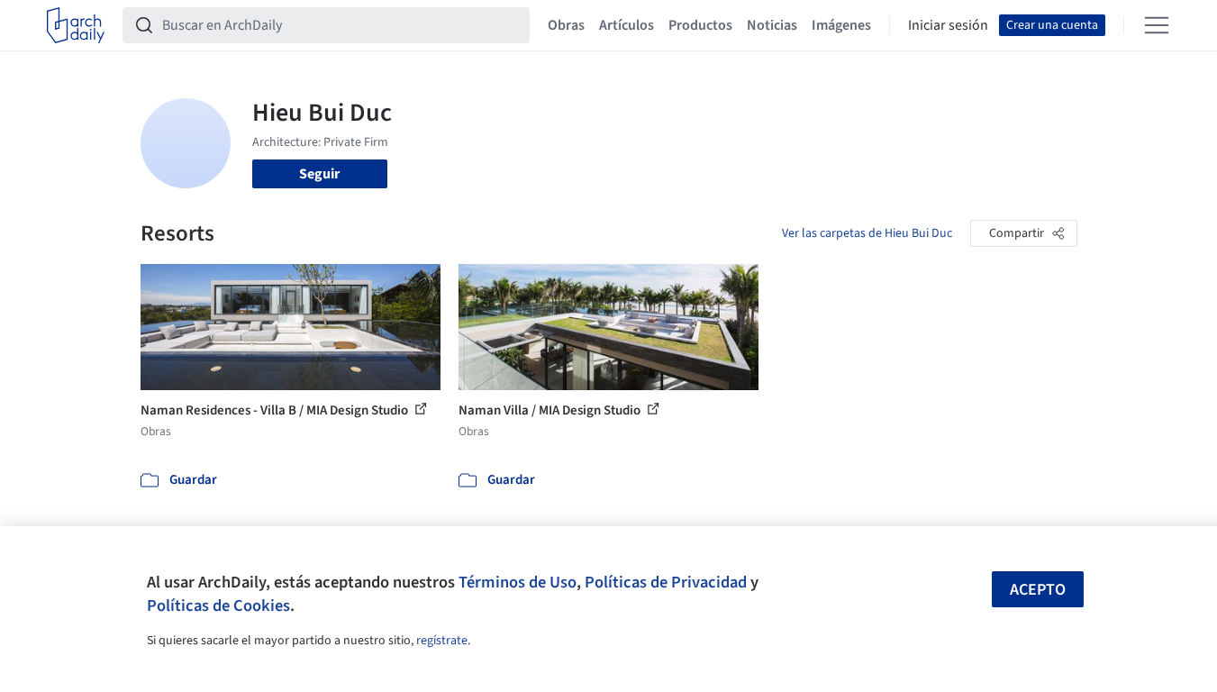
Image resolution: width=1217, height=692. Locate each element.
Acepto (1038, 589)
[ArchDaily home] (75, 25)
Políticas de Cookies (218, 605)
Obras (566, 25)
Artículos (626, 25)
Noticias (772, 25)
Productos (700, 25)
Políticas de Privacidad (666, 582)
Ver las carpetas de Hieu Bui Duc (867, 233)
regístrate (442, 641)
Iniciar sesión (948, 25)
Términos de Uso (518, 582)
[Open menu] (1156, 25)
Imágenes (841, 25)
